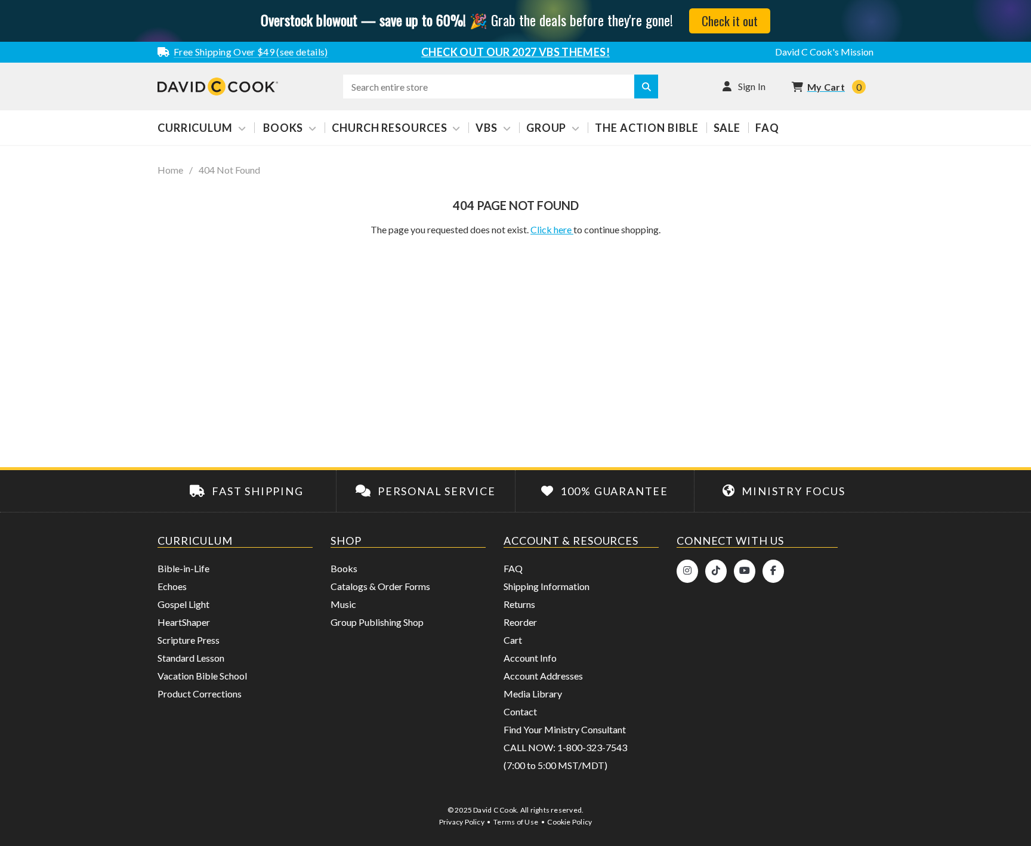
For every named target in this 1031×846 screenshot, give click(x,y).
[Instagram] (687, 571)
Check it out (730, 20)
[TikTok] (716, 571)
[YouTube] (744, 571)
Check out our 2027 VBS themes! (515, 51)
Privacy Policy (461, 821)
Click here (551, 229)
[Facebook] (773, 571)
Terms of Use (515, 821)
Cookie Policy (569, 821)
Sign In (752, 86)
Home (170, 170)
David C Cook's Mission (824, 51)
